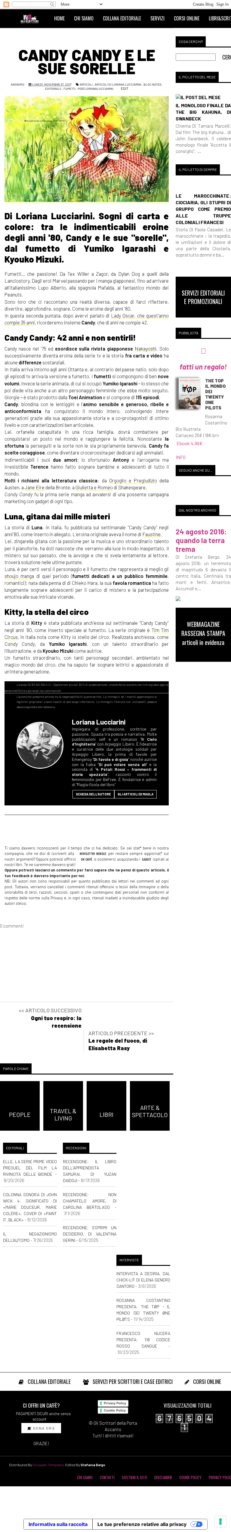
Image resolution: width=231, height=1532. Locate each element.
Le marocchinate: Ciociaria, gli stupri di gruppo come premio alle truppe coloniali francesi (203, 209)
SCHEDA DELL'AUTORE (93, 794)
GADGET (146, 859)
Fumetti (69, 88)
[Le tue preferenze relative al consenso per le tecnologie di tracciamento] (220, 1521)
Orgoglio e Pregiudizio (133, 480)
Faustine (151, 534)
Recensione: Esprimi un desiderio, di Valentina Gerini (90, 1234)
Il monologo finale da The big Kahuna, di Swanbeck (203, 111)
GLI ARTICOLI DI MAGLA (135, 794)
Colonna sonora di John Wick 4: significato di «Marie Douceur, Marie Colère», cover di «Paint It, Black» (30, 1207)
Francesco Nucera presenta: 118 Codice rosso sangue (143, 1339)
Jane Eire (35, 487)
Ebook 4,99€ (190, 443)
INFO (181, 457)
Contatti (107, 1477)
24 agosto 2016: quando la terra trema (201, 540)
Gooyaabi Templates (48, 1465)
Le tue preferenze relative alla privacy (141, 1524)
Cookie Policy (115, 1410)
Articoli (86, 84)
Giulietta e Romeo (94, 487)
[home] (32, 18)
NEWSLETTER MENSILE (92, 853)
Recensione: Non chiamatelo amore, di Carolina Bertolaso (90, 1201)
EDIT (124, 88)
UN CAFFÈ (86, 859)
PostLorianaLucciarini (95, 88)
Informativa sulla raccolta (58, 1524)
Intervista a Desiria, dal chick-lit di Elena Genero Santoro (143, 1280)
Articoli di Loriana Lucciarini (118, 84)
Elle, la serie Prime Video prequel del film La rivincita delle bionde (30, 1168)
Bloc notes (152, 84)
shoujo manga (19, 576)
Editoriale (53, 88)
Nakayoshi (145, 348)
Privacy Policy (115, 1403)
